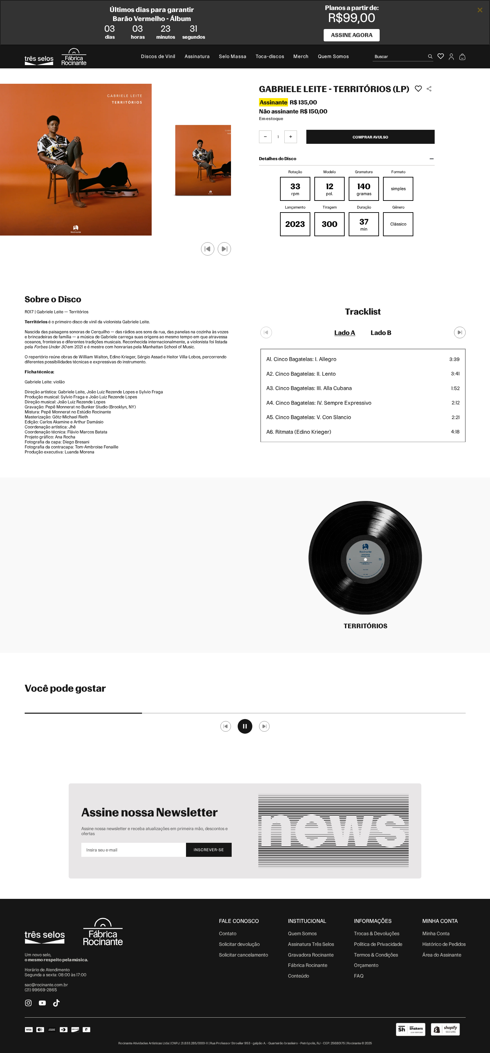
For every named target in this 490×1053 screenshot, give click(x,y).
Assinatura (197, 56)
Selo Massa (232, 56)
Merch (301, 56)
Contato (227, 934)
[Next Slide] (460, 332)
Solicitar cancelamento (243, 955)
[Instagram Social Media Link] (28, 1003)
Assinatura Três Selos (311, 944)
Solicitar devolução (239, 944)
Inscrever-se (209, 849)
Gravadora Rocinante (311, 955)
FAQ (359, 976)
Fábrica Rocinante (307, 965)
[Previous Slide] (266, 332)
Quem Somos (333, 56)
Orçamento (366, 965)
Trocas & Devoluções (376, 934)
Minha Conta (436, 934)
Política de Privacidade (378, 944)
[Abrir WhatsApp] (473, 1036)
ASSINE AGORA (352, 35)
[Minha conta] (451, 56)
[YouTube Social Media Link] (42, 1003)
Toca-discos (270, 56)
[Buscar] (430, 56)
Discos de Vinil (158, 56)
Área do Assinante (441, 955)
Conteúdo (298, 976)
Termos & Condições (376, 955)
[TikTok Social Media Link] (56, 1003)
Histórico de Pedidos (444, 944)
